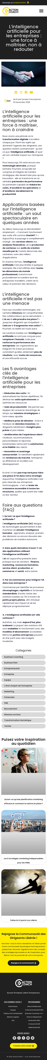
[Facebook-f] (23, 1038)
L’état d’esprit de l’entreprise (18, 685)
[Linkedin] (16, 92)
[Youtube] (31, 92)
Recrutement (10, 708)
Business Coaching (13, 657)
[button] (41, 10)
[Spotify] (32, 1038)
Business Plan (10, 662)
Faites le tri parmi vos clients (23, 920)
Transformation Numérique (17, 720)
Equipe (7, 680)
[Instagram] (21, 92)
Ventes (7, 726)
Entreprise (9, 674)
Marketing (9, 691)
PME (6, 703)
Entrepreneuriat (12, 668)
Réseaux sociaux (12, 714)
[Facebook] (26, 92)
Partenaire (9, 697)
